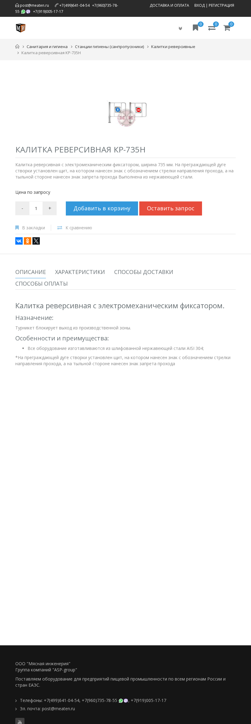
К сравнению (79, 228)
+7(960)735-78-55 (99, 700)
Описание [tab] (30, 272)
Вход (199, 5)
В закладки (33, 228)
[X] (36, 241)
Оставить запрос (170, 208)
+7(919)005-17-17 (48, 11)
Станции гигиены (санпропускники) (109, 46)
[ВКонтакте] (19, 241)
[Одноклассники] (27, 241)
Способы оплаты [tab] (41, 283)
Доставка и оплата (169, 5)
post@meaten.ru (34, 5)
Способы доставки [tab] (143, 272)
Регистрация (221, 5)
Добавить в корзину (101, 208)
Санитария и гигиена (47, 46)
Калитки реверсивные (173, 46)
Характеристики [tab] (80, 272)
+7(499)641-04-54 (74, 5)
